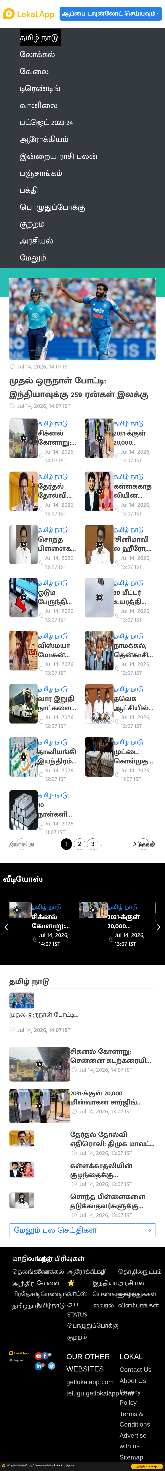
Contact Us (136, 1369)
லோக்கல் (50, 1271)
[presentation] (6, 927)
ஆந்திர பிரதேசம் (25, 1289)
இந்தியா (105, 1283)
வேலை (48, 1283)
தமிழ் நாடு (39, 38)
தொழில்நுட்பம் (140, 1271)
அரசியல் (131, 1283)
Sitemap (131, 1457)
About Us (133, 1380)
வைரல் (103, 1305)
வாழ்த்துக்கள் (137, 1294)
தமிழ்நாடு (26, 1306)
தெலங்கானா (31, 1271)
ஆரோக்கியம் (86, 1271)
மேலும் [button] (33, 258)
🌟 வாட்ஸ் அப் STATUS (77, 1299)
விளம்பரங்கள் (138, 1305)
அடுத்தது (143, 844)
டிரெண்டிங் (52, 1294)
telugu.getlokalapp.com (99, 1393)
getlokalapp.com (90, 1382)
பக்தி (100, 1271)
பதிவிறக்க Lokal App (147, 1466)
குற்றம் (77, 1337)
